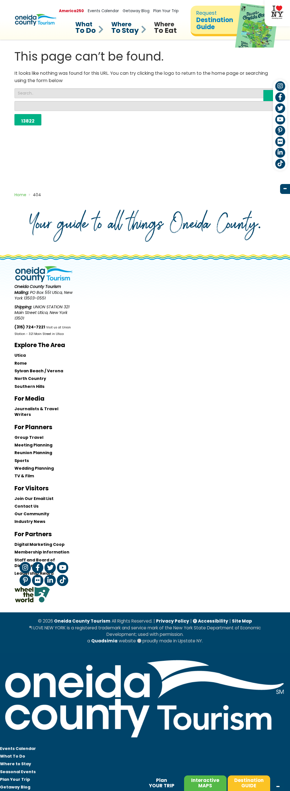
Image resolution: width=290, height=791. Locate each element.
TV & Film (24, 476)
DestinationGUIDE (249, 783)
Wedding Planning (34, 468)
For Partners (33, 534)
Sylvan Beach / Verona (38, 371)
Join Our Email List (34, 498)
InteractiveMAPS (205, 783)
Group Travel (28, 437)
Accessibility (212, 621)
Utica (20, 355)
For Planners (33, 427)
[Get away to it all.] (145, 742)
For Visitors (31, 488)
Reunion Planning (33, 453)
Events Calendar (103, 11)
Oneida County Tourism (82, 621)
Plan (161, 783)
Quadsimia (104, 641)
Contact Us (26, 506)
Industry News (29, 521)
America (71, 11)
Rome (20, 363)
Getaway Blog (136, 11)
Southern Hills (29, 386)
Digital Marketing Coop (39, 544)
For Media (29, 398)
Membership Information (41, 552)
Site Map (242, 621)
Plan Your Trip (166, 11)
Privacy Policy (172, 621)
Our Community (31, 514)
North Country (30, 378)
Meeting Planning (33, 445)
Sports (21, 460)
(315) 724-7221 (29, 327)
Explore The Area (39, 345)
